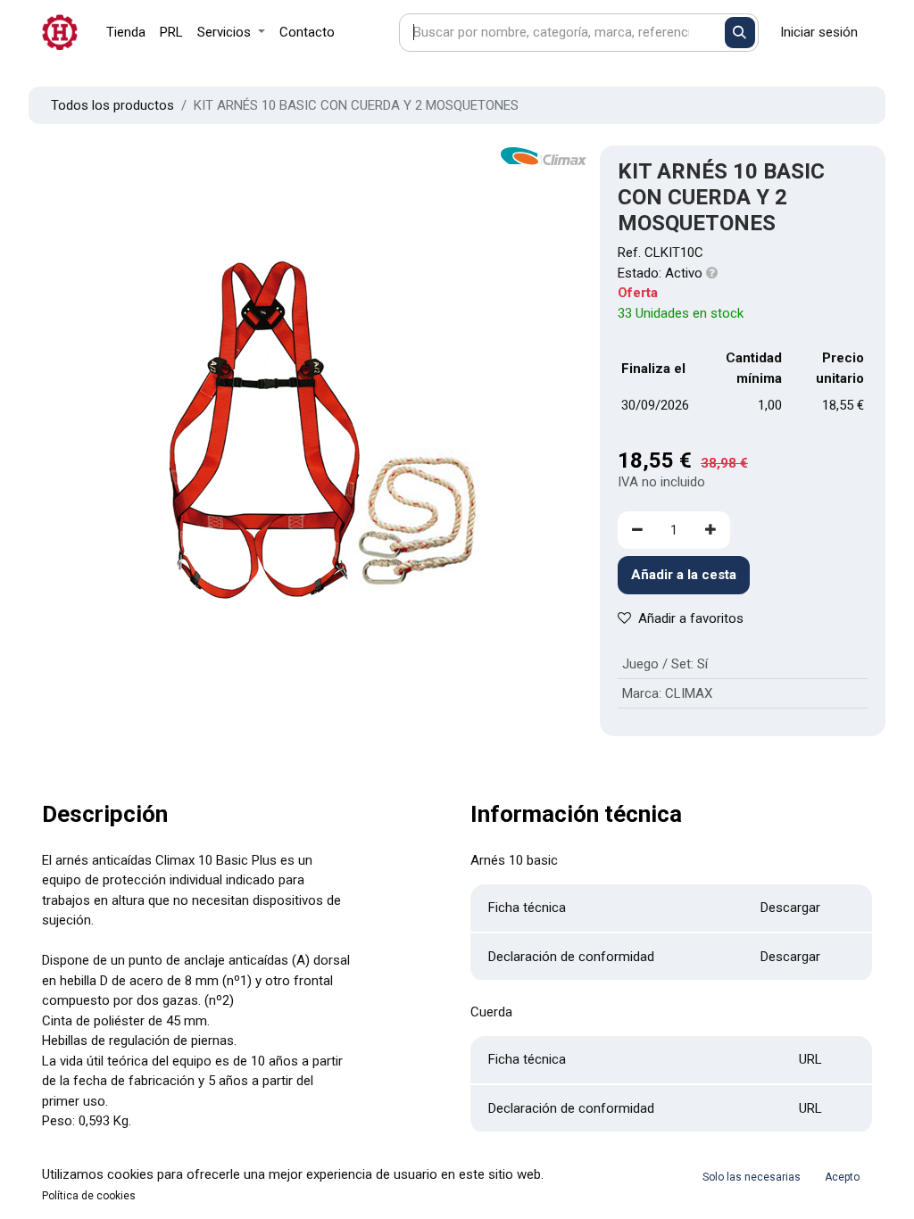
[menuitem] (126, 32)
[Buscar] (740, 32)
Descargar (790, 908)
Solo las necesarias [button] (751, 1177)
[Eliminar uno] (637, 530)
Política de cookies (89, 1196)
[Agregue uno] (710, 530)
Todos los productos (112, 105)
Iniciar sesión (819, 32)
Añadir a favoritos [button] (691, 618)
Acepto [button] (842, 1177)
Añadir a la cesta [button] (683, 575)
